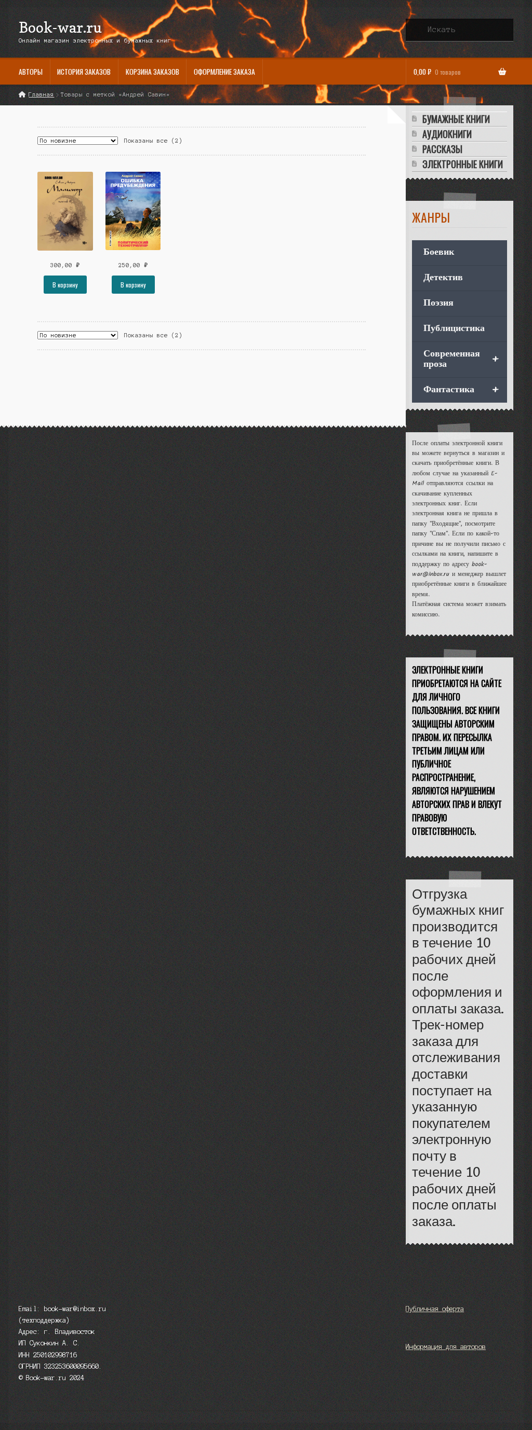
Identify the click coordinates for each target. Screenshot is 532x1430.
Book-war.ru (60, 27)
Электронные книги (462, 164)
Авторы (31, 71)
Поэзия (438, 303)
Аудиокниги (447, 134)
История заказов (84, 71)
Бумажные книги (456, 119)
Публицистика (454, 328)
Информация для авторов (446, 1346)
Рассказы (442, 149)
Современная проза (460, 359)
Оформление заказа (224, 71)
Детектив (443, 277)
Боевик (438, 252)
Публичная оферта (435, 1308)
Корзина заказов (152, 71)
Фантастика (460, 390)
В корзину (65, 284)
